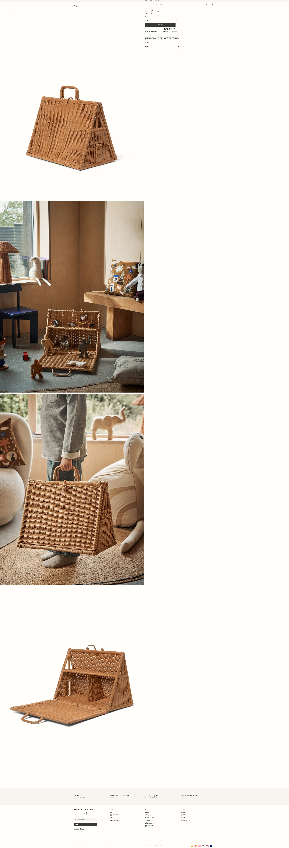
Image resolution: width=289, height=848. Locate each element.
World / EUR (144, 420)
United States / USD (144, 425)
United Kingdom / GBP (144, 428)
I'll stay (144, 434)
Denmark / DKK (144, 430)
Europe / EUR (144, 423)
